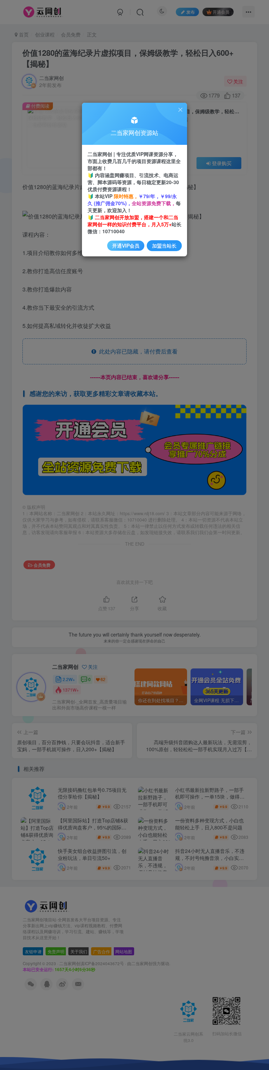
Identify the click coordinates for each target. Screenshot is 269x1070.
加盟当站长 (164, 245)
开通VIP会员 (125, 245)
